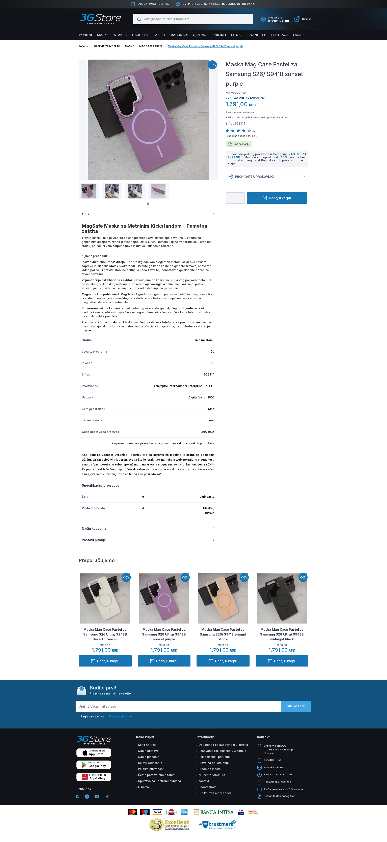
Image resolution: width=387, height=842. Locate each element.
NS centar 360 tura (212, 775)
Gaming (199, 35)
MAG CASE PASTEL (150, 46)
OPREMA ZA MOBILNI (107, 46)
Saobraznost (207, 787)
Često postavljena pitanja (156, 775)
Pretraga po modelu (290, 35)
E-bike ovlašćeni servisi (215, 793)
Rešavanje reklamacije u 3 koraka (222, 750)
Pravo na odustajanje (214, 763)
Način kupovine (94, 528)
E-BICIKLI (218, 35)
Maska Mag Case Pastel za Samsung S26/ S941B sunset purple (205, 46)
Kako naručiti (147, 744)
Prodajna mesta (210, 769)
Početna (83, 46)
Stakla (120, 35)
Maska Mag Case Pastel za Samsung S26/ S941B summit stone (223, 634)
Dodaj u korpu (280, 198)
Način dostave (148, 750)
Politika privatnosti (151, 769)
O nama (143, 787)
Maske (103, 35)
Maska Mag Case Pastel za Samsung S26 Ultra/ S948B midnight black (282, 634)
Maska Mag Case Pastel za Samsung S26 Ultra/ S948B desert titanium (105, 634)
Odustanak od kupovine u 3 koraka (223, 744)
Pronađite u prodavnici (254, 176)
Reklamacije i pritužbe (214, 756)
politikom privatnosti (120, 716)
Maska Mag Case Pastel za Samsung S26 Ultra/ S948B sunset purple (164, 634)
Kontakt (204, 781)
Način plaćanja (148, 756)
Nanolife (258, 35)
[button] (228, 130)
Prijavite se (296, 706)
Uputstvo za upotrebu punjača (159, 781)
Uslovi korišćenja (150, 763)
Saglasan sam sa (107, 716)
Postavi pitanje (94, 540)
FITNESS (237, 35)
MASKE (129, 46)
